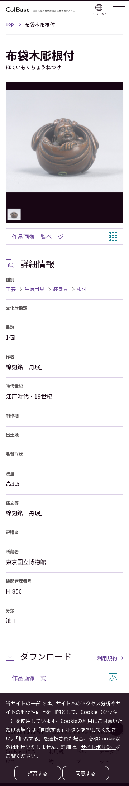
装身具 (60, 288)
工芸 (11, 288)
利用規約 (107, 658)
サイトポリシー (98, 747)
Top (10, 25)
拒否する (38, 773)
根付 (82, 288)
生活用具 (34, 288)
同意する (86, 773)
